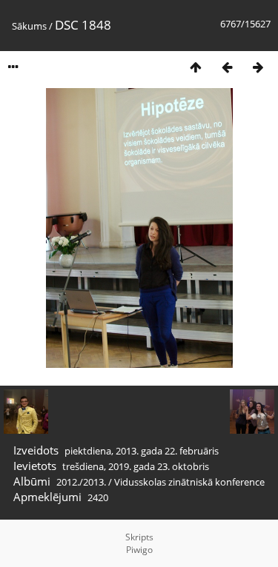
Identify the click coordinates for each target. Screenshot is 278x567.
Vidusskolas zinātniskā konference (189, 482)
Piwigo (139, 549)
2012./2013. (81, 482)
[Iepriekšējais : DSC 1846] (226, 67)
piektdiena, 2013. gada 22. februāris (141, 450)
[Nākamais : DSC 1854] (258, 67)
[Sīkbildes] (195, 67)
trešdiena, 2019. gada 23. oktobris (135, 466)
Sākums (29, 26)
